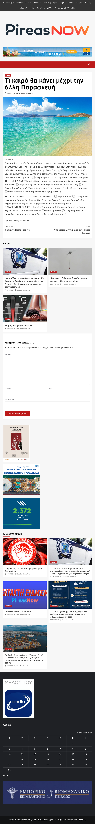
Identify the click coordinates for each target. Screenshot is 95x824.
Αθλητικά (23, 8)
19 (35, 759)
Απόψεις (79, 3)
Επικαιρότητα (8, 3)
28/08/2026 (10, 290)
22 (73, 759)
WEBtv (49, 8)
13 (47, 754)
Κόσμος (88, 3)
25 (22, 765)
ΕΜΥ (11, 221)
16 (85, 754)
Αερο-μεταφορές (66, 3)
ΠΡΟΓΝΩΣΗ (24, 221)
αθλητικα (8, 562)
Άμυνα (55, 3)
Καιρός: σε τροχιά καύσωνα (19, 325)
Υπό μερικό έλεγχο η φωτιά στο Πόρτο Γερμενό (72, 230)
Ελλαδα (8, 75)
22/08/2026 (10, 328)
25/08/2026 (55, 284)
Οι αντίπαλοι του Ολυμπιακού (18, 612)
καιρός (16, 221)
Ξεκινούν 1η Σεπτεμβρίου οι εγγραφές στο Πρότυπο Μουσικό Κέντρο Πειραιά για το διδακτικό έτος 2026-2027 (68, 614)
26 (35, 765)
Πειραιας (54, 605)
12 (35, 754)
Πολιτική (47, 3)
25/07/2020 (11, 93)
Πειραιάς (19, 3)
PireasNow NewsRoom (25, 93)
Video (73, 8)
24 (9, 765)
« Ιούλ (5, 776)
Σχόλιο (8, 354)
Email (52, 388)
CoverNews (68, 820)
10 (9, 754)
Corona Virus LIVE (62, 8)
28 (60, 765)
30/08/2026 (10, 574)
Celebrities (41, 8)
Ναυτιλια (8, 649)
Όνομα (8, 388)
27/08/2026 (10, 666)
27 (47, 765)
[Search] (89, 64)
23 (85, 759)
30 (85, 765)
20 (47, 759)
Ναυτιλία (37, 3)
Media (31, 8)
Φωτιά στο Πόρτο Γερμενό (17, 228)
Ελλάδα (28, 3)
